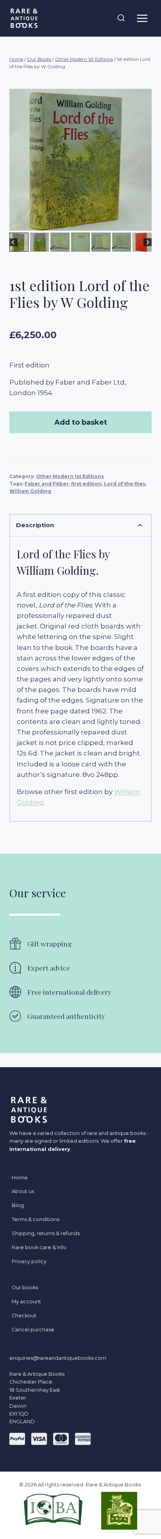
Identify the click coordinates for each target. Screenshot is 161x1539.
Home (20, 1178)
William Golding (30, 491)
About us (23, 1191)
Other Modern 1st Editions (70, 476)
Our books (25, 1287)
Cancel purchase (33, 1330)
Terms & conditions (35, 1219)
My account (26, 1301)
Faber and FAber (47, 484)
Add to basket (80, 422)
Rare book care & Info (39, 1247)
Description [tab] (35, 525)
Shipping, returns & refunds (46, 1233)
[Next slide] (147, 242)
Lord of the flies (124, 484)
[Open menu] (142, 18)
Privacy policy (29, 1261)
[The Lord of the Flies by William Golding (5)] (80, 160)
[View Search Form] (121, 18)
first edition (86, 484)
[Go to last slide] (13, 242)
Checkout (24, 1315)
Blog (18, 1205)
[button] (19, 242)
